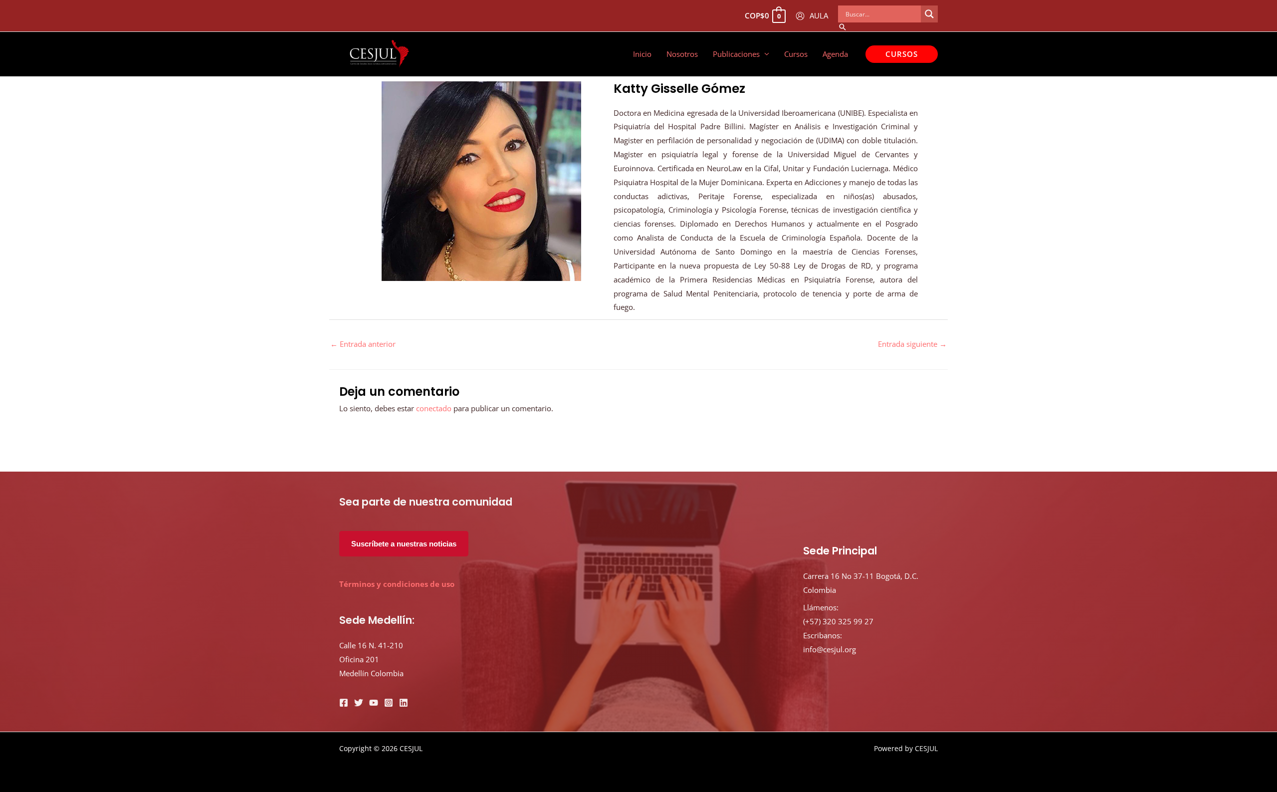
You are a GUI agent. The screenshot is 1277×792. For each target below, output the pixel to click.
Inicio (642, 54)
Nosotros (682, 54)
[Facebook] (343, 702)
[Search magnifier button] (929, 13)
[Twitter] (358, 702)
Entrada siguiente (912, 344)
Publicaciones (736, 54)
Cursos (796, 54)
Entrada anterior (363, 344)
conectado (433, 408)
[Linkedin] (403, 702)
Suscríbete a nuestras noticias (403, 543)
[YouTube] (373, 702)
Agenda (835, 54)
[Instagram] (388, 702)
